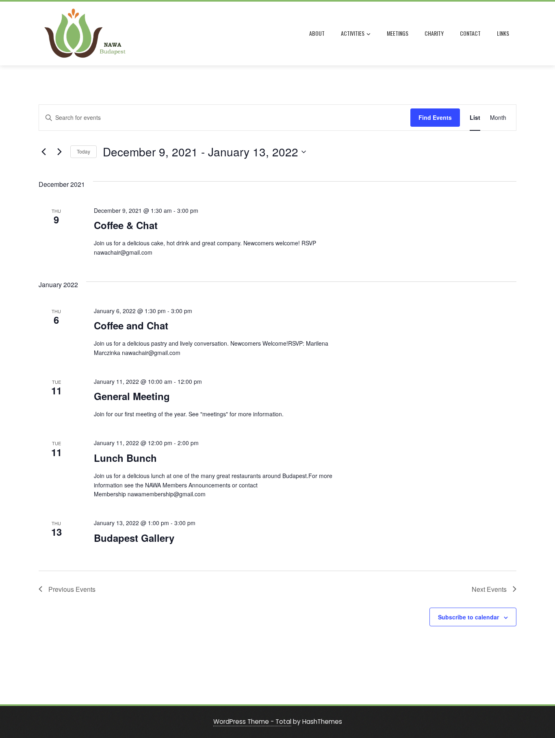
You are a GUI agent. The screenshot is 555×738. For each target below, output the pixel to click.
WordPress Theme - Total (252, 721)
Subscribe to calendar (468, 617)
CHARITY (434, 33)
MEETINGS (397, 33)
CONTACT (470, 33)
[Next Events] (59, 152)
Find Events (435, 117)
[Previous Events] (43, 152)
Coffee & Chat (126, 225)
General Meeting (132, 396)
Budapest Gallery (134, 538)
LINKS (503, 33)
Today (83, 151)
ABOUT (317, 33)
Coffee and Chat (131, 325)
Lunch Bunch (125, 458)
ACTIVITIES (352, 33)
